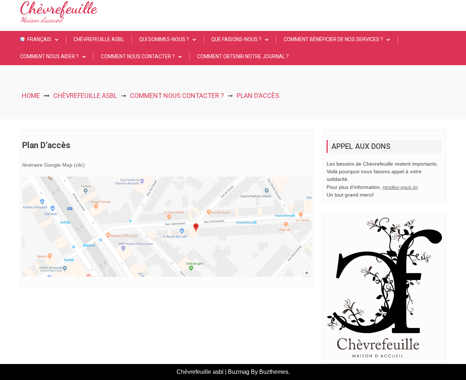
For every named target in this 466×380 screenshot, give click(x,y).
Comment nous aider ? (49, 56)
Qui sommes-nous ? (164, 39)
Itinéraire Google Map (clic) (53, 165)
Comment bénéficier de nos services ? (333, 39)
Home (31, 95)
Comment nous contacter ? (138, 56)
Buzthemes (273, 372)
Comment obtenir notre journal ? (243, 56)
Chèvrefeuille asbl (99, 39)
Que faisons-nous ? (236, 39)
